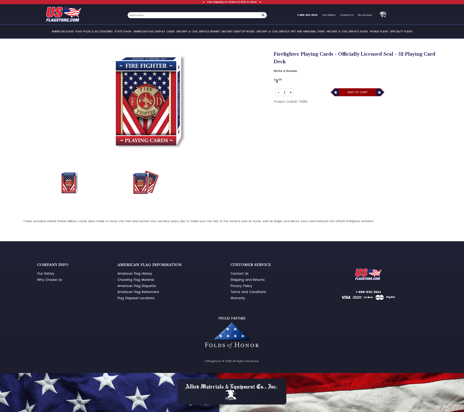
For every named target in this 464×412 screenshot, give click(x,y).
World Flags (379, 31)
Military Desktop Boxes (238, 31)
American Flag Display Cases (154, 31)
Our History (329, 15)
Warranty (238, 298)
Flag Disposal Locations (135, 298)
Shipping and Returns (247, 280)
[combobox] (193, 15)
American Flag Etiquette (136, 286)
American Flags (63, 31)
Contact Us (346, 15)
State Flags (123, 31)
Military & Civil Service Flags (347, 31)
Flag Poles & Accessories (94, 31)
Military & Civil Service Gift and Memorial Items (290, 31)
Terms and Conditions (248, 292)
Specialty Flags (401, 31)
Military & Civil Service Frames (198, 31)
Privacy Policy (241, 286)
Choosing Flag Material (135, 280)
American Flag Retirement (138, 292)
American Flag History (134, 273)
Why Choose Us (49, 280)
